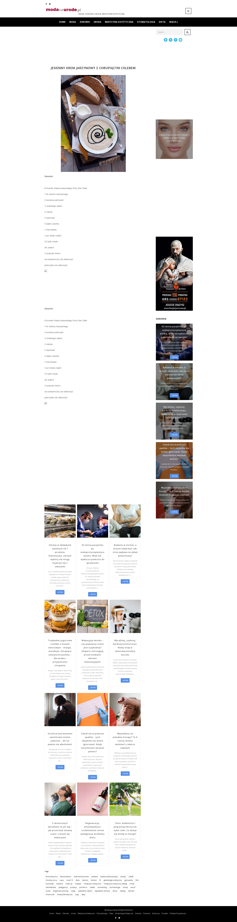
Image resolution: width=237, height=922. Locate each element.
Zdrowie (85, 22)
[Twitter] (50, 4)
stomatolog (102, 887)
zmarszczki (50, 894)
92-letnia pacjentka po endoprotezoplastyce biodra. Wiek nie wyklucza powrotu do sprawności (92, 554)
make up (69, 884)
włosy (115, 891)
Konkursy (156, 913)
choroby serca (51, 880)
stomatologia (114, 887)
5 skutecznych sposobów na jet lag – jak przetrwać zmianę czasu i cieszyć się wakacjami (60, 830)
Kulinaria (146, 913)
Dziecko (138, 913)
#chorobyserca (52, 876)
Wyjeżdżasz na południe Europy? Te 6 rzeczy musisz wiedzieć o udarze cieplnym (125, 740)
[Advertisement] (93, 46)
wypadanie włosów (102, 891)
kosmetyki (50, 884)
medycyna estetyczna (92, 884)
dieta (78, 880)
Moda (72, 22)
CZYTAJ (60, 592)
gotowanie (128, 880)
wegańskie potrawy (61, 891)
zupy (77, 894)
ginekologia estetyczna (113, 880)
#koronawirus (65, 876)
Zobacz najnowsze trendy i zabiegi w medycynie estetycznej (174, 138)
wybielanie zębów (85, 891)
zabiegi (122, 891)
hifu (137, 880)
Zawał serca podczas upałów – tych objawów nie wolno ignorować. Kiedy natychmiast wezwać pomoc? (92, 742)
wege (73, 891)
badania (94, 876)
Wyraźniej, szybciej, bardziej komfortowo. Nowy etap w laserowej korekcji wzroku (125, 647)
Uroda (97, 22)
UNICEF (132, 887)
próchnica (83, 887)
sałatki (92, 887)
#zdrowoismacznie (81, 876)
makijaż (78, 884)
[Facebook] (46, 4)
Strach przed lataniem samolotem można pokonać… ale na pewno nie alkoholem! (60, 739)
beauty (123, 876)
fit (100, 880)
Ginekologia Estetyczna (124, 913)
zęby (83, 894)
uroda (48, 891)
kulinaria (59, 884)
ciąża (62, 880)
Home (62, 22)
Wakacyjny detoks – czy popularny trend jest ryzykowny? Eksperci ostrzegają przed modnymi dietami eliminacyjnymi (92, 651)
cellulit (130, 876)
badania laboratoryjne (109, 876)
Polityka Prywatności (178, 913)
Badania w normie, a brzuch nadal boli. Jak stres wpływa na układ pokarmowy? (125, 550)
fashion (94, 880)
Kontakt (165, 913)
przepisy (73, 887)
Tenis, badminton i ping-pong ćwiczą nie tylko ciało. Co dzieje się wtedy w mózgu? (125, 828)
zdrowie (131, 891)
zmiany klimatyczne (65, 894)
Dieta (162, 22)
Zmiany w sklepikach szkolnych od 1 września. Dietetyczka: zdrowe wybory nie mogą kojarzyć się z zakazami (60, 556)
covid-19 (69, 880)
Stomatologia (146, 22)
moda (132, 884)
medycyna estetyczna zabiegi (115, 884)
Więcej (173, 22)
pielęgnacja (63, 887)
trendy (125, 887)
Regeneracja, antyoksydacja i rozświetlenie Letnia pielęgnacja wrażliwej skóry (92, 830)
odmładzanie (51, 887)
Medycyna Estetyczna (119, 22)
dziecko (85, 880)
